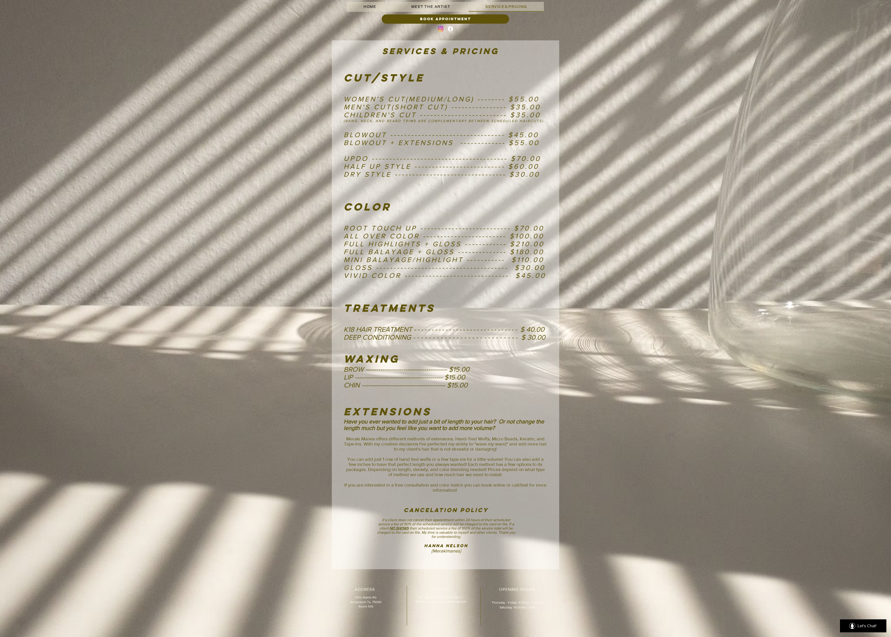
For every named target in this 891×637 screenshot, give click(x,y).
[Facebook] (450, 28)
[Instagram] (440, 28)
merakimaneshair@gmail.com (445, 601)
